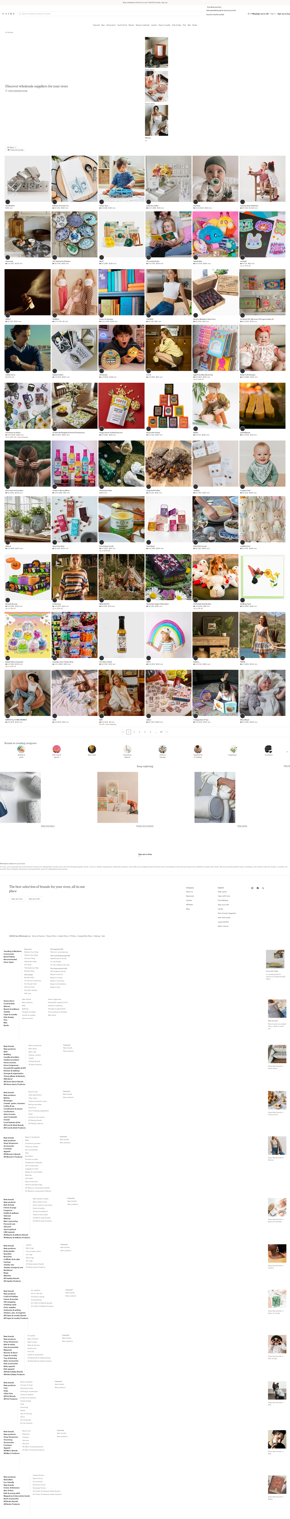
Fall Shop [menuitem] (27, 965)
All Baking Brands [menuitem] (35, 1120)
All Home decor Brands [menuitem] (13, 1081)
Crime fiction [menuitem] (38, 1482)
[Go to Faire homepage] (8, 13)
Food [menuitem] (22, 1404)
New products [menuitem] (27, 1002)
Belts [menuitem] (27, 1140)
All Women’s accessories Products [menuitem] (38, 1191)
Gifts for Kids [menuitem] (29, 987)
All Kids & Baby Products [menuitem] (14, 1374)
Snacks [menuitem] (7, 1119)
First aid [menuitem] (31, 1351)
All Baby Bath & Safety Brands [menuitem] (39, 1358)
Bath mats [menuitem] (32, 1052)
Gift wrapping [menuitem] (9, 1302)
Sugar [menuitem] (30, 1114)
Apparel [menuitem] (7, 1151)
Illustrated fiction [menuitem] (39, 1488)
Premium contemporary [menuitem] (59, 952)
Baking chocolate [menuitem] (34, 1104)
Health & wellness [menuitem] (11, 1213)
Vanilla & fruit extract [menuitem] (36, 1117)
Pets (184, 25)
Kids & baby (176, 25)
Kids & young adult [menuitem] (12, 1493)
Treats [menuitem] (22, 1417)
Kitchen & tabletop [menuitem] (55, 1006)
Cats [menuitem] (6, 1388)
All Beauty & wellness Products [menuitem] (17, 1237)
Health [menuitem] (22, 1410)
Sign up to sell (262, 14)
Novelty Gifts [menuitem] (29, 977)
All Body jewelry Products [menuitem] (35, 1267)
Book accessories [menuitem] (11, 1498)
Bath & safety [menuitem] (9, 1344)
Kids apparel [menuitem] (9, 1369)
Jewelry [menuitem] (7, 1012)
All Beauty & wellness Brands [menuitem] (16, 1235)
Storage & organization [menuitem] (57, 1009)
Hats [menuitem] (27, 1153)
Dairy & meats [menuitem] (10, 1114)
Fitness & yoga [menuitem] (10, 1207)
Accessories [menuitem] (9, 1146)
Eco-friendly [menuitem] (9, 1482)
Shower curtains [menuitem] (35, 1055)
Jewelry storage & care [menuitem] (13, 1267)
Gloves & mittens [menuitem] (31, 1146)
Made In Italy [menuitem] (55, 987)
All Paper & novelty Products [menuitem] (16, 1318)
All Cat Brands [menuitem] (25, 1420)
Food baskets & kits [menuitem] (12, 1122)
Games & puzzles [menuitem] (11, 1299)
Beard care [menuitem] (26, 1431)
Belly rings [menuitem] (30, 1248)
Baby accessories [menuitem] (11, 1361)
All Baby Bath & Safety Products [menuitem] (40, 1361)
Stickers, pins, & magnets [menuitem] (14, 1313)
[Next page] (166, 732)
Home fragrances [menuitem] (54, 999)
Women (131, 25)
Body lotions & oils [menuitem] (40, 1202)
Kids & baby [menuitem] (9, 1017)
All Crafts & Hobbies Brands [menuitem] (41, 1303)
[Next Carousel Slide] (146, 140)
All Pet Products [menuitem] (10, 1399)
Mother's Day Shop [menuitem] (31, 952)
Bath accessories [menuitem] (35, 1045)
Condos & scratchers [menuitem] (28, 1398)
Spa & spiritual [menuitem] (10, 1229)
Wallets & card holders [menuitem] (33, 1172)
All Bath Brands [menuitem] (34, 1061)
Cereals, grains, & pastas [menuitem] (14, 1103)
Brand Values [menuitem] (9, 957)
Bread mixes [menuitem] (33, 1092)
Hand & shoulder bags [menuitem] (33, 1185)
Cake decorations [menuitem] (35, 1095)
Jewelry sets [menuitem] (9, 1265)
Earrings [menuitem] (7, 1262)
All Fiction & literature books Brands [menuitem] (46, 1491)
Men (189, 25)
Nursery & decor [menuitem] (11, 1352)
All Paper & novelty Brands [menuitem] (15, 1315)
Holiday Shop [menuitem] (29, 971)
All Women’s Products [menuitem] (13, 1157)
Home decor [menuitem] (9, 1001)
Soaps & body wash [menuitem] (40, 1214)
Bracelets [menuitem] (8, 1254)
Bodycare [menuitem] (25, 1434)
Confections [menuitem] (9, 1111)
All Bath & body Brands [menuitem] (41, 1218)
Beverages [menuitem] (8, 1100)
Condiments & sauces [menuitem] (13, 1109)
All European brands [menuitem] (58, 971)
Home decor (111, 25)
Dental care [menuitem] (32, 1348)
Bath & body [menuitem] (9, 1205)
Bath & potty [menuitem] (32, 1342)
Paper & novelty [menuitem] (10, 1014)
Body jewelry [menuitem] (9, 1251)
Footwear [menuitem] (8, 1148)
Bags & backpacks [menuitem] (32, 1137)
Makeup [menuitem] (7, 1218)
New (103, 25)
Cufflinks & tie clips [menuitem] (12, 1259)
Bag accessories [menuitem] (31, 1181)
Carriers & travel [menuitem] (26, 1385)
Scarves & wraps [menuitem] (31, 1159)
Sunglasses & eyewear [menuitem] (33, 1162)
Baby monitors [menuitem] (33, 1339)
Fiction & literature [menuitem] (11, 1488)
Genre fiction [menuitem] (38, 1478)
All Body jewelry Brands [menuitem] (35, 1264)
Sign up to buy (283, 14)
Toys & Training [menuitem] (26, 1414)
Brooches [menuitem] (8, 1256)
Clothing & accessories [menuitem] (29, 1391)
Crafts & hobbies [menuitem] (11, 1296)
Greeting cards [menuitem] (10, 1304)
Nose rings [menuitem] (30, 1258)
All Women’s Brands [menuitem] (12, 1154)
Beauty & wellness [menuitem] (11, 1009)
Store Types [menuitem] (9, 962)
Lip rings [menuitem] (29, 1254)
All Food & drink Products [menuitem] (14, 1128)
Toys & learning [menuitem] (10, 1358)
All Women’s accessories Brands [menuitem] (37, 1188)
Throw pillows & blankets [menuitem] (57, 1012)
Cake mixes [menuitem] (32, 1098)
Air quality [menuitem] (31, 1336)
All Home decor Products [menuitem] (14, 1084)
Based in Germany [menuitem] (57, 981)
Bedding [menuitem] (25, 1009)
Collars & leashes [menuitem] (26, 1394)
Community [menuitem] (9, 954)
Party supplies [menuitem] (10, 1307)
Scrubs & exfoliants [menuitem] (40, 1211)
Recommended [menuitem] (10, 959)
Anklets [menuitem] (28, 1245)
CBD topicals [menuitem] (9, 1232)
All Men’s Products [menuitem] (11, 1453)
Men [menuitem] (5, 1022)
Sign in (273, 14)
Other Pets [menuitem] (8, 1393)
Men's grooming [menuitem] (11, 1221)
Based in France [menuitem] (56, 978)
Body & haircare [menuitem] (34, 1345)
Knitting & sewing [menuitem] (38, 1297)
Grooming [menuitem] (24, 1407)
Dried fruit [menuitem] (32, 1108)
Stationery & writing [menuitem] (12, 1310)
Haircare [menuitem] (7, 1216)
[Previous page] (123, 732)
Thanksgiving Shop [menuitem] (31, 968)
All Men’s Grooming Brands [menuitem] (32, 1447)
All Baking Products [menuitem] (35, 1123)
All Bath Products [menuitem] (35, 1064)
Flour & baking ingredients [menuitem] (38, 1111)
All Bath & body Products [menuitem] (42, 1221)
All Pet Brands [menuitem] (10, 1396)
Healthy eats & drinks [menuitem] (58, 958)
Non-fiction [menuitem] (8, 1490)
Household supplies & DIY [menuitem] (58, 1002)
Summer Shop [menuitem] (29, 958)
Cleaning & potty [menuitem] (26, 1388)
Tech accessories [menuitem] (31, 1166)
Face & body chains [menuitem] (33, 1251)
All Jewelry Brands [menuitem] (11, 1278)
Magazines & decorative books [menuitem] (17, 1496)
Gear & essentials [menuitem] (11, 1347)
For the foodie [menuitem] (55, 962)
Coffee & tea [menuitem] (9, 1106)
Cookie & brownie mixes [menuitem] (37, 1101)
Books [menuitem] (6, 1025)
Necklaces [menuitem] (8, 1270)
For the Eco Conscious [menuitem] (32, 981)
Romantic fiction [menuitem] (39, 1485)
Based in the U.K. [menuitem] (56, 974)
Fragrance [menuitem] (8, 1210)
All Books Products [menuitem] (12, 1504)
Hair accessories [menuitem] (31, 1150)
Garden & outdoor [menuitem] (29, 1015)
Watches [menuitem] (28, 1175)
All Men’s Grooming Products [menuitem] (33, 1450)
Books (194, 25)
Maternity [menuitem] (8, 1350)
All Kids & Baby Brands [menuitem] (13, 1372)
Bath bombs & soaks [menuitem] (40, 1199)
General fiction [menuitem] (38, 1475)
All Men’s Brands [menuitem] (11, 1450)
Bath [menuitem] (23, 1006)
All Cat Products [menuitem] (26, 1423)
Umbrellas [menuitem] (29, 1178)
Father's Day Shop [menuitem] (31, 955)
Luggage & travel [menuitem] (31, 1169)
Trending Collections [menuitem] (12, 951)
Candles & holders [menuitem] (29, 1012)
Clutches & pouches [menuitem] (32, 1143)
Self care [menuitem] (27, 993)
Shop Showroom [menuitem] (11, 1143)
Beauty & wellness (143, 25)
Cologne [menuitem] (25, 1437)
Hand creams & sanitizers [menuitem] (42, 1205)
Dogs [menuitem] (6, 1391)
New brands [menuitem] (26, 999)
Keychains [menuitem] (29, 1156)
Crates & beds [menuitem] (25, 1401)
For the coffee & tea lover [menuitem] (60, 965)
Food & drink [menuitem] (9, 1003)
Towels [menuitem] (31, 1058)
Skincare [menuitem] (7, 1226)
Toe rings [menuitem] (29, 1261)
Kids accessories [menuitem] (11, 1363)
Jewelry (154, 25)
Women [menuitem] (7, 1006)
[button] (11, 147)
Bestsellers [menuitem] (8, 1479)
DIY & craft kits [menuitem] (36, 1293)
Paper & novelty (164, 25)
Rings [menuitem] (6, 1273)
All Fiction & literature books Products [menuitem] (47, 1494)
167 (161, 732)
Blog (254, 14)
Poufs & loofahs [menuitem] (39, 1208)
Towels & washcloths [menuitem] (35, 1355)
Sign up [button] (164, 2)
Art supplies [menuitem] (35, 1290)
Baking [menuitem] (7, 1098)
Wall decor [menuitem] (52, 1015)
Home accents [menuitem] (27, 1018)
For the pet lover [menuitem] (30, 984)
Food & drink (122, 25)
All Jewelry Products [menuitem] (12, 1281)
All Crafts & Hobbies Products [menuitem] (42, 1306)
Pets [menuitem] (5, 1020)
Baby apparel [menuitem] (9, 1366)
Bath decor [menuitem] (33, 1049)
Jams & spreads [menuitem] (10, 1117)
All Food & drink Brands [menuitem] (14, 1125)
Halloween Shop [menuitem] (30, 961)
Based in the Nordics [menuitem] (58, 984)
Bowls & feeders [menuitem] (26, 1382)
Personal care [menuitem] (9, 1224)
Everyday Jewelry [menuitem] (30, 990)
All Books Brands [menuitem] (11, 1501)
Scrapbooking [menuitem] (36, 1300)
